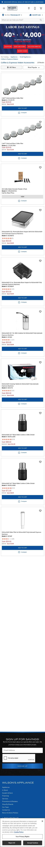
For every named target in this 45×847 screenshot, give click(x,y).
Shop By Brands (7, 804)
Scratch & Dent (7, 793)
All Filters (13, 67)
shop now (7, 46)
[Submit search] (40, 20)
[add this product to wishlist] (40, 76)
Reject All (12, 843)
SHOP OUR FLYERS (19, 46)
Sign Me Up (23, 766)
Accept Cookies (32, 843)
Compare (24, 112)
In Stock (5, 790)
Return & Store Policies (10, 813)
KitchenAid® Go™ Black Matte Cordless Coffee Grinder (18, 435)
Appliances (14, 57)
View (22, 196)
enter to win (22, 51)
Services (5, 799)
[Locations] (28, 8)
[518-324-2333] (35, 8)
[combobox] (33, 67)
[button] (4, 8)
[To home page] (12, 8)
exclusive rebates (34, 46)
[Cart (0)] (41, 8)
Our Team (5, 807)
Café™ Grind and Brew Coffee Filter (12, 98)
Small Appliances (25, 57)
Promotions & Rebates (10, 801)
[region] (22, 832)
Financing (5, 796)
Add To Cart (22, 108)
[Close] (42, 821)
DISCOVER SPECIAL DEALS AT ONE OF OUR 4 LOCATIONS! (23, 2)
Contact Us (6, 810)
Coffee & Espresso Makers (9, 59)
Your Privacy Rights (22, 836)
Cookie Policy (18, 832)
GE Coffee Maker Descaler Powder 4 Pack (14, 189)
